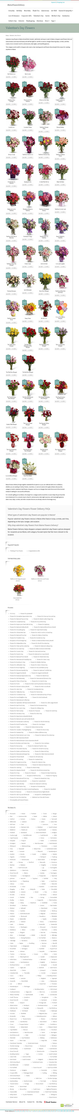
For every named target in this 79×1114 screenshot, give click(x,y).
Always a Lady (11, 154)
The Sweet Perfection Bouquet (11, 450)
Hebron (55, 1021)
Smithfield (44, 903)
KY (56, 1111)
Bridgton (54, 832)
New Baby (27, 11)
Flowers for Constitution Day (17, 694)
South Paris (54, 881)
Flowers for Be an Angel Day (17, 667)
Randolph (43, 911)
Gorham (23, 819)
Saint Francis (53, 967)
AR (23, 1111)
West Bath (12, 1038)
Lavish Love (11, 127)
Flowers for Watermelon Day (41, 657)
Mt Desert (43, 959)
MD (65, 1111)
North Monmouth (25, 913)
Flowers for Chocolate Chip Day (18, 748)
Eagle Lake (23, 967)
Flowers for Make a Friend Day (40, 635)
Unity (55, 878)
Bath (11, 862)
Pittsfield (22, 897)
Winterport (13, 846)
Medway (42, 1038)
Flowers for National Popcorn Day (19, 619)
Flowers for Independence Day (18, 643)
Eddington (54, 1035)
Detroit (12, 1086)
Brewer (23, 813)
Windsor (12, 908)
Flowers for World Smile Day (42, 721)
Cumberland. (53, 840)
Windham (40, 827)
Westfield (23, 1013)
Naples (21, 943)
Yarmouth (54, 819)
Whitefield (54, 916)
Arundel (55, 965)
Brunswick (12, 813)
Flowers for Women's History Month (19, 686)
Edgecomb (29, 992)
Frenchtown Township (16, 1043)
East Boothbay (14, 1048)
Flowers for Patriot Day (36, 692)
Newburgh (54, 1011)
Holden (55, 1040)
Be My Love (44, 318)
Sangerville (40, 900)
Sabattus (54, 830)
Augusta (12, 857)
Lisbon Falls (54, 821)
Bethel (11, 851)
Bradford (54, 946)
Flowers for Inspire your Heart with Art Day (21, 624)
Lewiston (24, 821)
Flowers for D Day (14, 773)
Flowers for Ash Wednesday (17, 678)
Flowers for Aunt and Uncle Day (37, 651)
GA (39, 1111)
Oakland (23, 921)
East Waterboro (25, 962)
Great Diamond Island (33, 1092)
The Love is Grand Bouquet (27, 424)
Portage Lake (42, 1002)
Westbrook (24, 830)
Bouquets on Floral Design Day (18, 640)
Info (15, 76)
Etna (32, 897)
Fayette (44, 919)
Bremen (44, 946)
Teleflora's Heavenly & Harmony (11, 237)
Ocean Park (43, 984)
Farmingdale (53, 867)
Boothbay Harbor (52, 975)
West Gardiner (53, 900)
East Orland (13, 1059)
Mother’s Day (56, 16)
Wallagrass (54, 1094)
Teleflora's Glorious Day (44, 154)
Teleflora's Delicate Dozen (60, 155)
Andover (22, 951)
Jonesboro (27, 997)
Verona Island (39, 1083)
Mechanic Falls (25, 827)
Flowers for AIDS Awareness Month (19, 738)
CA (26, 1111)
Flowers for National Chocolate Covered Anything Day (24, 789)
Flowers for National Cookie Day (38, 783)
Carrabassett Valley (15, 1078)
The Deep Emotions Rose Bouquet (60, 397)
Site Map (39, 1102)
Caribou (55, 870)
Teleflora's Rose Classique (11, 100)
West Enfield (24, 981)
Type (53, 21)
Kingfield (42, 962)
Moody (12, 1089)
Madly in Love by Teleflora (11, 209)
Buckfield (41, 948)
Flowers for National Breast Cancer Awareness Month (24, 740)
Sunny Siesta (28, 318)
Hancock (23, 878)
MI (70, 1111)
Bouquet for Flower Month (17, 756)
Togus (27, 1054)
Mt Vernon (54, 913)
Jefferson (12, 921)
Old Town (12, 824)
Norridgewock (26, 875)
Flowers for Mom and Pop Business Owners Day (37, 684)
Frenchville (44, 1070)
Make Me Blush (60, 182)
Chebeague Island (28, 1073)
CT (31, 1111)
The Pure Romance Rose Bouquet (27, 450)
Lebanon (43, 1029)
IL (46, 1111)
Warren (12, 951)
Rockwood (43, 1046)
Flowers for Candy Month (39, 781)
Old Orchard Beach (41, 832)
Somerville (42, 924)
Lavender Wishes (28, 127)
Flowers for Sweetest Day (16, 732)
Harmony (23, 954)
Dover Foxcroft (14, 873)
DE (34, 1111)
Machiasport (53, 1075)
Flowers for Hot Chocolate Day (18, 797)
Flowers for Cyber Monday (17, 783)
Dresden (55, 919)
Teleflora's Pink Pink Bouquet (11, 264)
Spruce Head (23, 1086)
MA (67, 1111)
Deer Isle (43, 932)
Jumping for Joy (27, 182)
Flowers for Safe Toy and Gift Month (19, 794)
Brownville (13, 1016)
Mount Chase (28, 1046)
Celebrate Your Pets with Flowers (40, 797)
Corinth (28, 965)
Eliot (11, 816)
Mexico (26, 873)
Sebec (42, 994)
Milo (11, 867)
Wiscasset (42, 927)
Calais (11, 943)
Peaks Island (13, 946)
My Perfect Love (11, 74)
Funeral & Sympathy (66, 11)
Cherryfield (54, 889)
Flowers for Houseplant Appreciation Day (21, 616)
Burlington (24, 948)
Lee (11, 984)
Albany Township (14, 994)
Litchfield (12, 916)
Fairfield (46, 878)
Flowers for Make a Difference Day (38, 732)
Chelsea (12, 911)
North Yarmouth (22, 867)
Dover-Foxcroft (14, 1000)
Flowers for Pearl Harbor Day (18, 786)
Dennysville (40, 1008)
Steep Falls (44, 1040)
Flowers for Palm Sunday (16, 711)
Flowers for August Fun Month (18, 673)
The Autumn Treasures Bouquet (60, 450)
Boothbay (31, 943)
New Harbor (53, 951)
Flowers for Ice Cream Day (17, 648)
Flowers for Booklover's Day (17, 662)
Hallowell (23, 908)
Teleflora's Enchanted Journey (44, 209)
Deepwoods (54, 957)
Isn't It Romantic (28, 290)
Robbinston (54, 1038)
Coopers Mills (13, 1073)
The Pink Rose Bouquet (11, 372)
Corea (11, 1024)
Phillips (39, 975)
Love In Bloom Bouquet (11, 476)
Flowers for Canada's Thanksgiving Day (20, 729)
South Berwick (44, 835)
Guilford (42, 1024)
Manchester (44, 908)
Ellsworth (40, 851)
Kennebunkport (53, 851)
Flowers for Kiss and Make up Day (39, 667)
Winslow (21, 924)
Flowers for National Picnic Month (19, 657)
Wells (55, 835)
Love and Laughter (60, 264)
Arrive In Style (44, 264)
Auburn (55, 816)
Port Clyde (43, 1081)
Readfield (12, 892)
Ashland (55, 894)
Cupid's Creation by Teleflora (60, 100)
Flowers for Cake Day (15, 767)
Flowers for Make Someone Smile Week (40, 648)
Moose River (23, 1089)
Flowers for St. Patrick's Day (39, 681)
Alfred (22, 889)
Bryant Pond (53, 948)
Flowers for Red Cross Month (42, 686)
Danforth (41, 967)
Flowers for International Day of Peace (41, 694)
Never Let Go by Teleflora (28, 100)
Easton (24, 970)
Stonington (54, 859)
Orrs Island (42, 1035)
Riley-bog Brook (24, 957)
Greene (43, 819)
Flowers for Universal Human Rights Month (38, 792)
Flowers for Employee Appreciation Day (20, 675)
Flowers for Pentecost (16, 775)
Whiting (55, 1073)
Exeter (43, 889)
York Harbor (53, 838)
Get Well (54, 11)
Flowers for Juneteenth (26, 613)
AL (15, 1111)
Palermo (12, 927)
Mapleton (12, 938)
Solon (23, 886)
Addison (55, 1016)
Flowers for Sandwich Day (35, 759)
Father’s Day (12, 21)
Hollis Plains (13, 959)
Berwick (23, 843)
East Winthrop (53, 1008)
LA (59, 1111)
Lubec (42, 981)
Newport (44, 870)
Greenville (12, 981)
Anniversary (45, 11)
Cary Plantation (25, 1038)
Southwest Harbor (27, 959)
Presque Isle (42, 875)
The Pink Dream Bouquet (44, 450)
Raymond (54, 875)
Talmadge (12, 940)
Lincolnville (54, 992)
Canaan (36, 954)
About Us (22, 1102)
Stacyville (41, 951)
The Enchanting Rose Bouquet (44, 345)
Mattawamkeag (26, 846)
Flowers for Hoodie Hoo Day (37, 638)
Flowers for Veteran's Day (38, 762)
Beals (43, 881)
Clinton (55, 1070)
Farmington (54, 873)
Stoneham (54, 1029)
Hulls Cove (39, 1078)
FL (36, 1111)
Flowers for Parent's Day (16, 654)
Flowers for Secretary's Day (17, 713)
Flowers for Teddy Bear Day (17, 692)
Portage (27, 1083)
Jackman (12, 878)
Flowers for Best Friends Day (48, 773)
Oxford (55, 892)
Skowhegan (22, 935)
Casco (11, 975)
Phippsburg (26, 881)
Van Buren (44, 1000)
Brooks (22, 854)
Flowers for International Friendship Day (20, 659)
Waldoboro (13, 870)
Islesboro (54, 938)
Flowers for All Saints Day (36, 756)
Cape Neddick (13, 1029)
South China (53, 886)
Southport (13, 989)
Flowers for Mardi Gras (42, 675)
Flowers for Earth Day (51, 711)
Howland (12, 832)
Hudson (33, 819)
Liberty (55, 930)
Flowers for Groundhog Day (17, 630)
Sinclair (55, 1000)
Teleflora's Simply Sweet (11, 319)
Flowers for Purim (15, 684)
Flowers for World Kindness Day (18, 765)
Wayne (12, 919)
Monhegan (27, 986)
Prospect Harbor (23, 1024)
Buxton (22, 900)
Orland (26, 1000)
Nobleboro (13, 930)
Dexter (35, 816)
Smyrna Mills (13, 1092)
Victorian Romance (11, 291)
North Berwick (53, 843)
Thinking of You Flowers (16, 551)
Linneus (42, 905)
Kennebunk (24, 832)
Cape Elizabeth (42, 830)
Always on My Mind (44, 100)
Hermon (23, 894)
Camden (42, 873)
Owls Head (54, 1019)
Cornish (43, 973)
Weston (43, 1019)
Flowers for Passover (34, 711)
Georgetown (45, 997)
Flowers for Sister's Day (43, 659)
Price (47, 21)
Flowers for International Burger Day (19, 754)
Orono (42, 838)
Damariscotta (25, 859)
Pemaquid (42, 1011)
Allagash (22, 932)
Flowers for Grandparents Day (35, 689)
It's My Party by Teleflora (11, 182)
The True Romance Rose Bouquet (11, 397)
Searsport (54, 973)
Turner (45, 813)
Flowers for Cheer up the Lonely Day (19, 646)
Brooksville (13, 886)
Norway (21, 862)
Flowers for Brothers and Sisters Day (19, 743)
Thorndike (27, 973)
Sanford (12, 819)
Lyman (55, 1013)
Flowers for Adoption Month (17, 770)
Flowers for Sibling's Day (37, 708)
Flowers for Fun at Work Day (38, 621)
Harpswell (21, 848)
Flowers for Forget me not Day (18, 762)
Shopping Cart (61, 2)
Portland (33, 813)
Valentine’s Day (38, 16)
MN (73, 1111)
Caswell (42, 957)
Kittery (25, 838)
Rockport (54, 959)
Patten (42, 840)
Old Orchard (53, 989)
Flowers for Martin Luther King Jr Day (43, 619)
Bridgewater (26, 946)
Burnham (54, 1046)
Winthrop (54, 911)
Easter (47, 16)
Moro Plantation (52, 1086)
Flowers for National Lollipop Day (43, 646)
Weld (27, 1035)
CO (29, 1111)
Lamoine (23, 978)
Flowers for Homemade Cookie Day (19, 721)
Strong (42, 897)
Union (22, 884)
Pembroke (43, 940)
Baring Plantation (25, 938)
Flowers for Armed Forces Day (40, 748)
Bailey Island (24, 1027)
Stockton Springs (14, 1046)
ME (62, 1111)
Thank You (36, 11)
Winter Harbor (14, 1005)
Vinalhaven (13, 1011)
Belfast (45, 816)
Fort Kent (54, 865)
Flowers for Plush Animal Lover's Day (20, 735)
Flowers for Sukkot (15, 727)
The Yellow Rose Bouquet (11, 345)
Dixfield (43, 884)
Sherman (54, 1081)
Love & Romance (13, 16)
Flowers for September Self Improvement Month (23, 702)
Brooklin (12, 894)
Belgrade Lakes (43, 1013)
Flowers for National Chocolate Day (44, 735)
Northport (26, 1005)
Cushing (44, 1073)
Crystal (34, 854)
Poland (12, 1002)
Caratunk (21, 851)
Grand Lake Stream (33, 1043)
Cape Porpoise (14, 838)
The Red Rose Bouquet (27, 372)
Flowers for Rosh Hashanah (39, 697)
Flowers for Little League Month (49, 702)
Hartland (26, 1065)
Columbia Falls (14, 973)
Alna (56, 997)
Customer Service (11, 1102)
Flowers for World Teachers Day (18, 724)
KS (54, 1111)
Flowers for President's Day (17, 638)
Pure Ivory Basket (28, 476)
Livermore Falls (22, 816)
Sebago (12, 903)
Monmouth (24, 916)
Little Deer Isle (13, 1008)
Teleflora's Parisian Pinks (44, 127)
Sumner (12, 1021)
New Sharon (13, 881)
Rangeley (12, 889)
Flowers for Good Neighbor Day (18, 697)
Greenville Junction (41, 1016)
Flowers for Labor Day (16, 689)
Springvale (44, 965)
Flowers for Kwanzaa (15, 792)
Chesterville (54, 924)
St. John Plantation (28, 1094)
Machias (12, 865)
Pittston (12, 913)
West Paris (44, 930)
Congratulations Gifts (34, 551)
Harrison (44, 943)
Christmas (40, 21)
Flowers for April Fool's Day (17, 705)
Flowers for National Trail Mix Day (42, 670)
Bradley (12, 900)
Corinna (40, 1054)
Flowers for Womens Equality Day (19, 670)
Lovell (55, 1005)
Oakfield (55, 940)
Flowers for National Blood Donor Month (45, 627)
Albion (23, 930)
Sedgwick (40, 1059)
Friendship (54, 932)
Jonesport (42, 970)
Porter (55, 903)
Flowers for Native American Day (34, 727)
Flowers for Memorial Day (42, 751)
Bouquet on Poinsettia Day (38, 786)
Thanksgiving (30, 21)
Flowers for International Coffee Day (19, 700)
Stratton (12, 962)
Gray (11, 848)
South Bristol (27, 1048)
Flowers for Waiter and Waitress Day (19, 751)
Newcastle (42, 862)
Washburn (24, 905)
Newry (23, 1016)
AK (18, 1111)
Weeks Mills (23, 919)
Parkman (12, 1027)
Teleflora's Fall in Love (27, 154)
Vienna (42, 921)
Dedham (44, 854)
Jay (43, 867)
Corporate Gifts (26, 16)
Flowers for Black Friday (33, 767)
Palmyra (54, 1043)
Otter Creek (23, 1040)
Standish (12, 978)
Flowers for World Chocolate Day (40, 643)
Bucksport (43, 857)
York (22, 824)
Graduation (65, 16)
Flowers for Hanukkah (50, 789)
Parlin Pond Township (51, 1092)
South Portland (53, 827)
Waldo (28, 1075)
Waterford (33, 903)
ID (44, 1111)
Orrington (12, 843)
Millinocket (13, 821)
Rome (43, 1032)
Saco (55, 824)
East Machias (23, 1021)
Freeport (23, 840)
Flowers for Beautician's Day (42, 778)
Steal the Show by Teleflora (44, 237)
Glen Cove (42, 992)
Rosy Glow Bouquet (44, 291)
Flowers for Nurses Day (16, 746)
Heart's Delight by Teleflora (60, 237)
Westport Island (52, 1027)
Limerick (23, 892)
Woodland (13, 905)
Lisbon (42, 821)
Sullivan (12, 884)
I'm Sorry (12, 613)
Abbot (43, 1094)
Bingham (43, 978)
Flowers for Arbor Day (36, 713)
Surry (40, 1027)
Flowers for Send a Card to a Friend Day (41, 632)
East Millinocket (27, 835)
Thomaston (13, 875)
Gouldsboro (53, 1024)
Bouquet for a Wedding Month (43, 794)
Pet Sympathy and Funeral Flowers (19, 800)
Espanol (53, 2)
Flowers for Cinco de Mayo (42, 743)
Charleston (44, 846)
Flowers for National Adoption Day (41, 765)
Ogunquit (54, 978)
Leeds (11, 924)
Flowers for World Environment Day (40, 770)
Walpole (41, 1048)
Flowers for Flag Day (51, 775)
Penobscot (13, 1070)
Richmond (12, 859)
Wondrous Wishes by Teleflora (28, 209)
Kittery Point (37, 848)
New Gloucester (39, 843)
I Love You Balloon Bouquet (60, 317)
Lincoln (12, 897)
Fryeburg (54, 857)
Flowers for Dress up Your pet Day (46, 616)
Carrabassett (53, 994)
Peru (46, 892)
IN (49, 1111)
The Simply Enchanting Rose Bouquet (44, 397)
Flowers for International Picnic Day (19, 778)
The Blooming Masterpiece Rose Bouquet (28, 346)
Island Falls (13, 970)
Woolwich (54, 927)
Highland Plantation (51, 1089)
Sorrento (12, 1013)
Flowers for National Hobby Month (19, 627)
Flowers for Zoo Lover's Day (17, 708)
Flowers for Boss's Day (43, 729)
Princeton (54, 984)
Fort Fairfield (42, 938)
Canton (12, 957)
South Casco (36, 1089)
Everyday (11, 11)
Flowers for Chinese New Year (18, 632)
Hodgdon (24, 1070)
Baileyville (32, 889)
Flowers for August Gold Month (40, 673)
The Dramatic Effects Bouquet (44, 424)
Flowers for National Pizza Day (18, 635)
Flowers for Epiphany (43, 624)
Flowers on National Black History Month (42, 640)
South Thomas (14, 997)
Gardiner (22, 911)
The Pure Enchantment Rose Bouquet (27, 397)
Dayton (12, 932)
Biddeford (12, 830)
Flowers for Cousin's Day (16, 651)
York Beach (25, 1011)
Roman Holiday (60, 127)
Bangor (55, 813)
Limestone (54, 862)
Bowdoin (41, 886)
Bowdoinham (53, 921)
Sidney (22, 903)
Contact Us (30, 1102)
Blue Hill (55, 943)
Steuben (55, 854)
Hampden (12, 840)
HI (42, 1111)
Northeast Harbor (14, 965)
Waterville (54, 884)
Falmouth (12, 827)
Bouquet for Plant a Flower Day (18, 681)
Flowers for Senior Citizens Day (39, 665)
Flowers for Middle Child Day (38, 662)
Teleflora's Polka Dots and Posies (60, 291)
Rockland (23, 857)
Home (7, 35)
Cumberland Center (52, 848)
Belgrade (43, 913)
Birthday (19, 11)
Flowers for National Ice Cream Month (39, 654)
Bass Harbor (43, 1021)
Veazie (11, 1040)
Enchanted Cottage (27, 236)
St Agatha (43, 865)
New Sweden (53, 905)
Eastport (22, 1002)
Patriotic (21, 21)
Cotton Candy (28, 264)
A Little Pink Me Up (44, 182)
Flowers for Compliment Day (17, 621)
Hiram (55, 908)
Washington (24, 927)
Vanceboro (24, 940)
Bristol (36, 892)
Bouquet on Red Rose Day (34, 775)
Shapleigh (26, 1008)
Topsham (35, 878)
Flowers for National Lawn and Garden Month (22, 719)
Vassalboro (42, 916)
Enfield (33, 935)
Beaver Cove (13, 1019)
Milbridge (54, 935)
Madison (23, 865)
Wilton (46, 954)
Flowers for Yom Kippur (39, 724)
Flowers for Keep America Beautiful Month (21, 716)
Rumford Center (28, 1081)
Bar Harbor (43, 894)
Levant (55, 846)
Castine (12, 967)
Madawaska (53, 981)
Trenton (12, 954)
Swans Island (41, 859)
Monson (25, 1029)
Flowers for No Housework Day (38, 705)
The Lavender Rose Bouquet (60, 345)
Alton (11, 935)
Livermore (45, 824)
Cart (9, 76)
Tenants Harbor (27, 1019)
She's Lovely (28, 74)
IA (51, 1111)
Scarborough (13, 835)
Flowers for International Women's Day (40, 678)
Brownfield (13, 948)
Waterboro (54, 962)
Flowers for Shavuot (30, 773)
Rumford (31, 862)
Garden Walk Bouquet (11, 424)
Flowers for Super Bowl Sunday (38, 630)
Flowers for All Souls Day (16, 759)
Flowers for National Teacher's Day (37, 746)
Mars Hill (43, 935)
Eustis (55, 954)
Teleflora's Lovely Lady (60, 209)
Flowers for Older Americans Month (44, 754)
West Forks (25, 870)
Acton (33, 930)
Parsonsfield (53, 897)
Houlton (12, 854)
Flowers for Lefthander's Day (17, 665)
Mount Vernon (53, 1097)
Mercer (21, 975)
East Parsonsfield (52, 1067)
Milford (20, 984)
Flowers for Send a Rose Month (18, 781)
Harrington (54, 1032)
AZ (20, 1111)
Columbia (54, 970)
